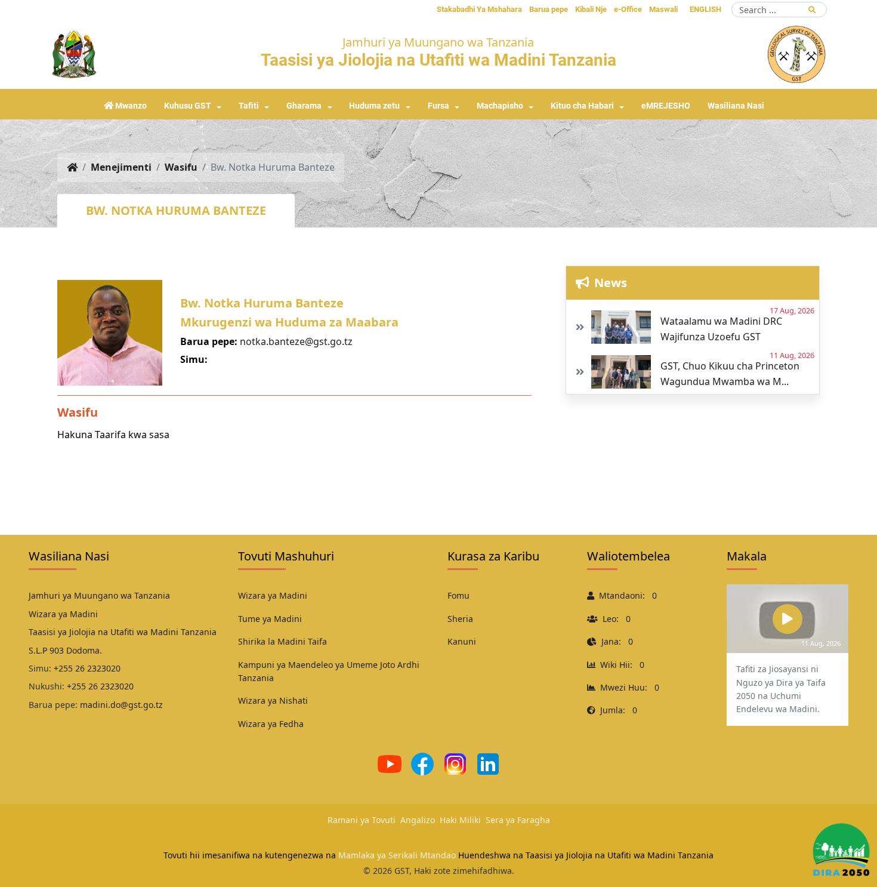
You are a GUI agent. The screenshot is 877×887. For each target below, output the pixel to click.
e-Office (628, 9)
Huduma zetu (374, 106)
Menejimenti (121, 167)
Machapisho (500, 106)
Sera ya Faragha (518, 820)
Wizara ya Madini (272, 595)
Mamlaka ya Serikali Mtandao (397, 855)
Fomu (458, 595)
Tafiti (249, 106)
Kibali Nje (591, 9)
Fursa (438, 106)
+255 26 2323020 (87, 668)
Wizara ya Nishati (273, 700)
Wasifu (181, 167)
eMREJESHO (665, 106)
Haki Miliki (460, 820)
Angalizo (417, 820)
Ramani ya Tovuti (362, 820)
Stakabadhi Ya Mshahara (479, 9)
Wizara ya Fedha (271, 723)
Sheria (460, 618)
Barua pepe (548, 9)
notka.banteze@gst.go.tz (296, 341)
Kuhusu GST (187, 106)
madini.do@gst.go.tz (121, 704)
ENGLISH (705, 9)
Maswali (663, 9)
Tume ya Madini (270, 618)
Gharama (304, 106)
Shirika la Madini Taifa (282, 641)
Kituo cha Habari (582, 106)
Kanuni (461, 641)
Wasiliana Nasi (736, 106)
